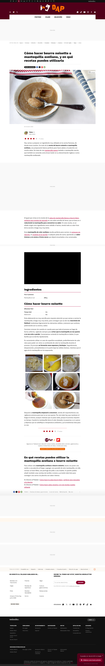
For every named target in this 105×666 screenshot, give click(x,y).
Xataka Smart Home (13, 636)
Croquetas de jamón (62, 569)
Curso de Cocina (53, 492)
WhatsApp (77, 12)
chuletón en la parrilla (40, 235)
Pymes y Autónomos (88, 631)
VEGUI (68, 17)
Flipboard (42, 67)
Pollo (11, 591)
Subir (90, 619)
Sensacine (38, 628)
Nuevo (13, 12)
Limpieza (60, 42)
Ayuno (21, 42)
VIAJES (47, 17)
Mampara (53, 42)
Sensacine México (40, 649)
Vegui (41, 580)
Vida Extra (25, 630)
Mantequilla (64, 492)
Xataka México (13, 649)
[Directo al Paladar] (52, 8)
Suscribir (80, 582)
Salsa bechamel (84, 569)
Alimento (33, 42)
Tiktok (81, 12)
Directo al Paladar (52, 628)
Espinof (37, 630)
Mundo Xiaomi (13, 639)
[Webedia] (14, 619)
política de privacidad (74, 586)
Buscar (17, 12)
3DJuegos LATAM (27, 649)
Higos (75, 42)
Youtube (84, 12)
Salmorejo (40, 569)
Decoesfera (76, 630)
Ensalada (47, 42)
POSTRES (38, 17)
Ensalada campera (50, 569)
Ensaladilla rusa (25, 569)
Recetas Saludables (28, 592)
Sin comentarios (31, 67)
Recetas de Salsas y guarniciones (39, 492)
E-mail (95, 12)
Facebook (91, 12)
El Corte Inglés (67, 42)
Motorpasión (63, 628)
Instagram (88, 12)
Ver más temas (15, 604)
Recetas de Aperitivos (28, 586)
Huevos (41, 596)
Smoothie (40, 42)
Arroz (80, 42)
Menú (10, 12)
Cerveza (27, 42)
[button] (32, 132)
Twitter (40, 67)
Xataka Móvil (13, 630)
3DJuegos (25, 628)
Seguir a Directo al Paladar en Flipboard (52, 449)
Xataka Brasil (13, 652)
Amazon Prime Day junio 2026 (15, 597)
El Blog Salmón (89, 628)
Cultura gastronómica (43, 586)
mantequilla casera (51, 150)
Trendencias (76, 628)
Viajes (11, 586)
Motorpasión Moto (65, 630)
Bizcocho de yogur (73, 569)
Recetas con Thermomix (13, 581)
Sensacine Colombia (38, 652)
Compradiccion (77, 633)
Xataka (11, 628)
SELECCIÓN (58, 17)
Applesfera (13, 633)
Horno (26, 596)
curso (71, 492)
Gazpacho (33, 569)
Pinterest (80, 604)
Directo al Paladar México (52, 650)
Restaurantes (43, 591)
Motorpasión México (63, 650)
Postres (27, 580)
